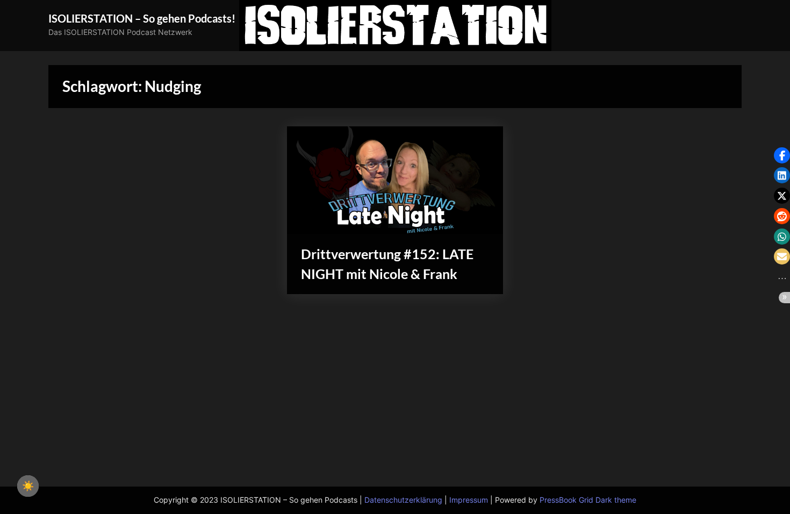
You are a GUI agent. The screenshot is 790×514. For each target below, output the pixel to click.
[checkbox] (28, 486)
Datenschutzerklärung (403, 500)
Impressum (468, 500)
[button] (782, 155)
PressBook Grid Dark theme (588, 500)
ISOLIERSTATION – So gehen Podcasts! (141, 18)
